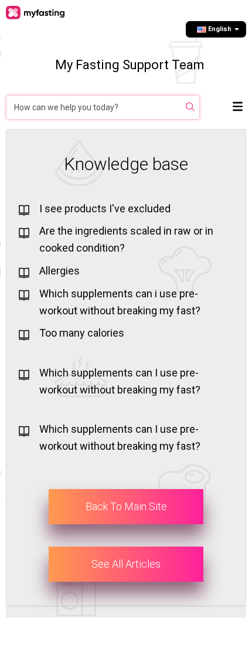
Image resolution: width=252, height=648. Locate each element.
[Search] (190, 107)
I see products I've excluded (105, 208)
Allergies (59, 270)
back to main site (126, 506)
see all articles (126, 564)
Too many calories (81, 333)
